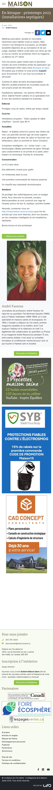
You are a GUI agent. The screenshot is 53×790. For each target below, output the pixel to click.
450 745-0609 (12, 640)
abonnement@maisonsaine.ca (18, 643)
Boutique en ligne (41, 67)
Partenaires (7, 748)
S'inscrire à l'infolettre (26, 353)
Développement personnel (13, 742)
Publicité (6, 745)
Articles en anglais (10, 735)
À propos (6, 732)
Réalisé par (37, 785)
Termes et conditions (11, 760)
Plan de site (7, 757)
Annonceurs (7, 751)
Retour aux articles (15, 236)
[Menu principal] (3, 3)
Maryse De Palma (9, 738)
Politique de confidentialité (14, 763)
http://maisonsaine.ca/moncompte (18, 211)
